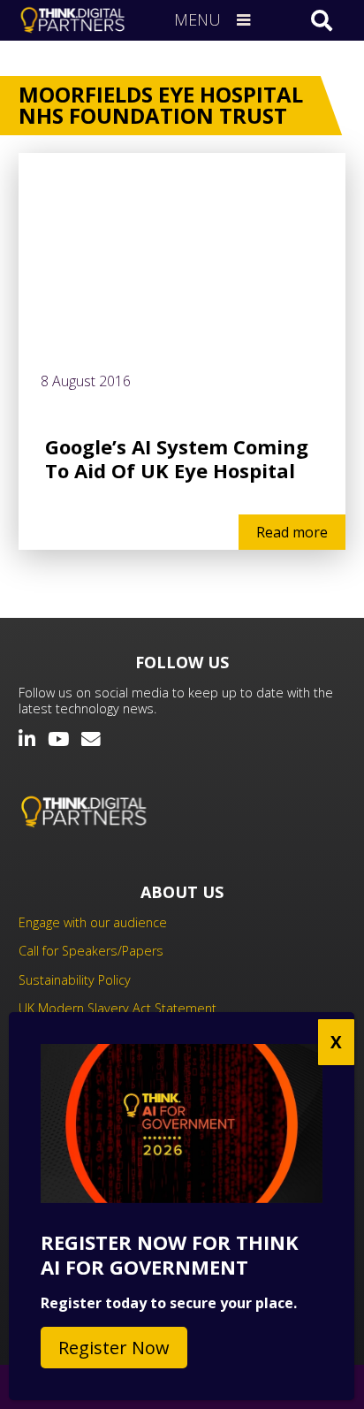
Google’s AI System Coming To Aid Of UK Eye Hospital (176, 458)
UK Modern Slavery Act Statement (117, 1008)
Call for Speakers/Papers (91, 950)
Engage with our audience (93, 922)
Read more (292, 532)
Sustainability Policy (75, 979)
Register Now (114, 1347)
